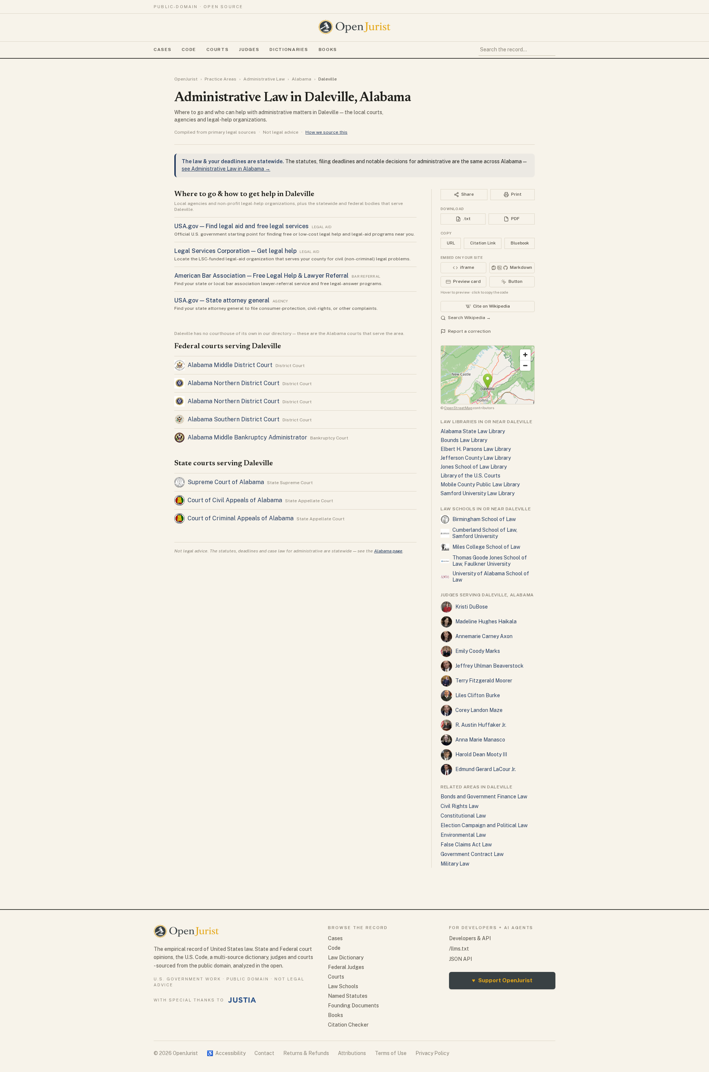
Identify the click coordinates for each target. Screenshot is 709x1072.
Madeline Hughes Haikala (486, 621)
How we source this (326, 132)
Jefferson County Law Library (476, 458)
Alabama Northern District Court (234, 383)
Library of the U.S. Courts (470, 476)
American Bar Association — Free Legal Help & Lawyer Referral (261, 275)
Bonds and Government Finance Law (484, 796)
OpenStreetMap (458, 407)
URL (451, 243)
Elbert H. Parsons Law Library (476, 449)
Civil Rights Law (460, 806)
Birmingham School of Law (484, 519)
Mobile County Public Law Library (480, 484)
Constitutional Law (463, 816)
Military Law (455, 864)
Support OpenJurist (502, 980)
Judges (249, 49)
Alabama (301, 79)
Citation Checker (348, 1025)
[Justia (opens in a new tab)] (242, 1000)
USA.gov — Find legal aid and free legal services (241, 226)
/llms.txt (459, 949)
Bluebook (520, 243)
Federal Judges (346, 967)
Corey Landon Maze (479, 710)
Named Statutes (347, 996)
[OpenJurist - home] (354, 27)
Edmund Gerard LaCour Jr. (485, 769)
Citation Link (483, 243)
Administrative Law (264, 79)
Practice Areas (220, 79)
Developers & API (470, 938)
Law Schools (343, 986)
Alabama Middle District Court (230, 365)
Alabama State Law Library (473, 431)
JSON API (460, 959)
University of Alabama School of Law (490, 577)
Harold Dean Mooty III (481, 754)
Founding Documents (353, 1005)
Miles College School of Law (486, 547)
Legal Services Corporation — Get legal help (235, 250)
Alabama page (388, 551)
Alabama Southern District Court (234, 419)
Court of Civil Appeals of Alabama (235, 500)
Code (189, 49)
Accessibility (226, 1053)
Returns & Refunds (306, 1053)
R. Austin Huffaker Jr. (480, 725)
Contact (264, 1053)
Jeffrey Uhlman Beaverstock (489, 666)
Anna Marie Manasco (480, 740)
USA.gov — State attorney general (222, 300)
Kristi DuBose (471, 607)
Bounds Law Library (464, 440)
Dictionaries (289, 49)
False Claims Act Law (466, 844)
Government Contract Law (472, 854)
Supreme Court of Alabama (226, 482)
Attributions (352, 1053)
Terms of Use (391, 1053)
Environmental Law (463, 835)
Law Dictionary (345, 957)
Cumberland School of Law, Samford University (484, 533)
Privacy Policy (432, 1053)
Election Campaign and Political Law (484, 825)
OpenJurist (186, 79)
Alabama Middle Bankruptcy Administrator (247, 437)
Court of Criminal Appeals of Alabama (241, 518)
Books (328, 49)
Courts (217, 49)
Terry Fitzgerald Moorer (483, 681)
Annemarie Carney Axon (484, 636)
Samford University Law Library (477, 493)
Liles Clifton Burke (477, 695)
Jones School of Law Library (474, 467)
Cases (162, 49)
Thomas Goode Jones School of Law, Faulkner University (489, 561)
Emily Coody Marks (477, 651)
